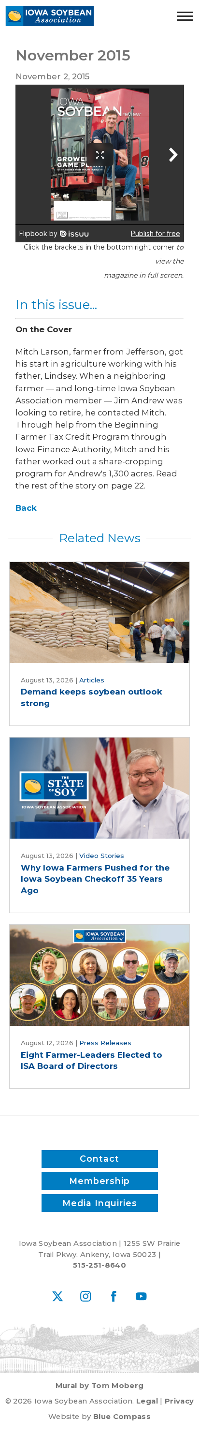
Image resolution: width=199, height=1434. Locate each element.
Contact (99, 1158)
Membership (99, 1181)
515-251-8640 (99, 1265)
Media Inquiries (99, 1203)
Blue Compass (122, 1416)
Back (26, 508)
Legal (147, 1401)
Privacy (179, 1401)
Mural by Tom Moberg (100, 1385)
